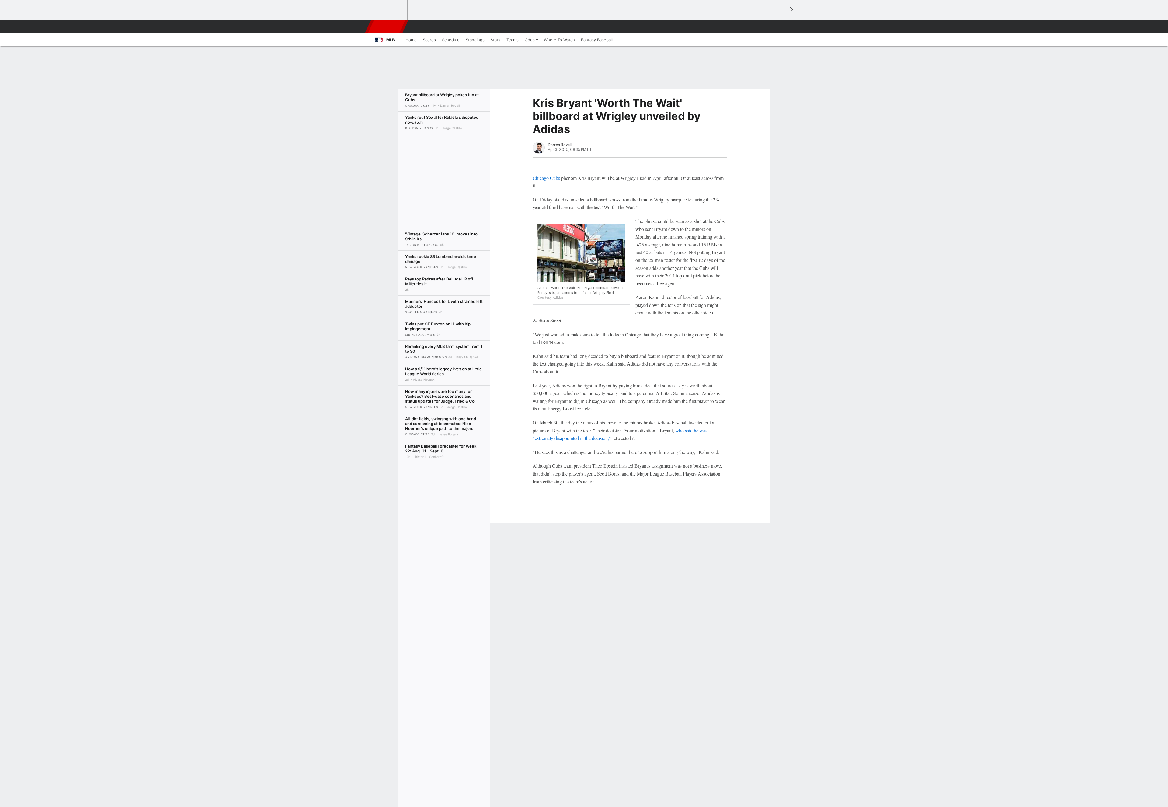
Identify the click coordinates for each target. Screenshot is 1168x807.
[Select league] (389, 10)
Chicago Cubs (546, 178)
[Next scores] (791, 10)
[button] (777, 26)
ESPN (387, 26)
